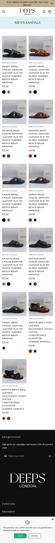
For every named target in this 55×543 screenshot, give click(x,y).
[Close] (52, 519)
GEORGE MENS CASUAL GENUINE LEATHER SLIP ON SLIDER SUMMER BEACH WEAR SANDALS (12, 138)
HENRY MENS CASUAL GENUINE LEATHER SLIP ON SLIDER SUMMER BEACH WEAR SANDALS (12, 74)
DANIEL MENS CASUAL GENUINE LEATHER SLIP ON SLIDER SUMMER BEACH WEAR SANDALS (12, 330)
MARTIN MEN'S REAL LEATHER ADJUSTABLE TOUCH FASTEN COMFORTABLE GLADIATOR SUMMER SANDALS (41, 332)
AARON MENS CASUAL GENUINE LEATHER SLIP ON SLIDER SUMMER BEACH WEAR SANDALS (12, 202)
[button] (50, 12)
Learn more (25, 530)
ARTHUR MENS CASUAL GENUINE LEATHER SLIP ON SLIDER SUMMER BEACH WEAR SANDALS (12, 266)
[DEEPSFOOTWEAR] (27, 11)
